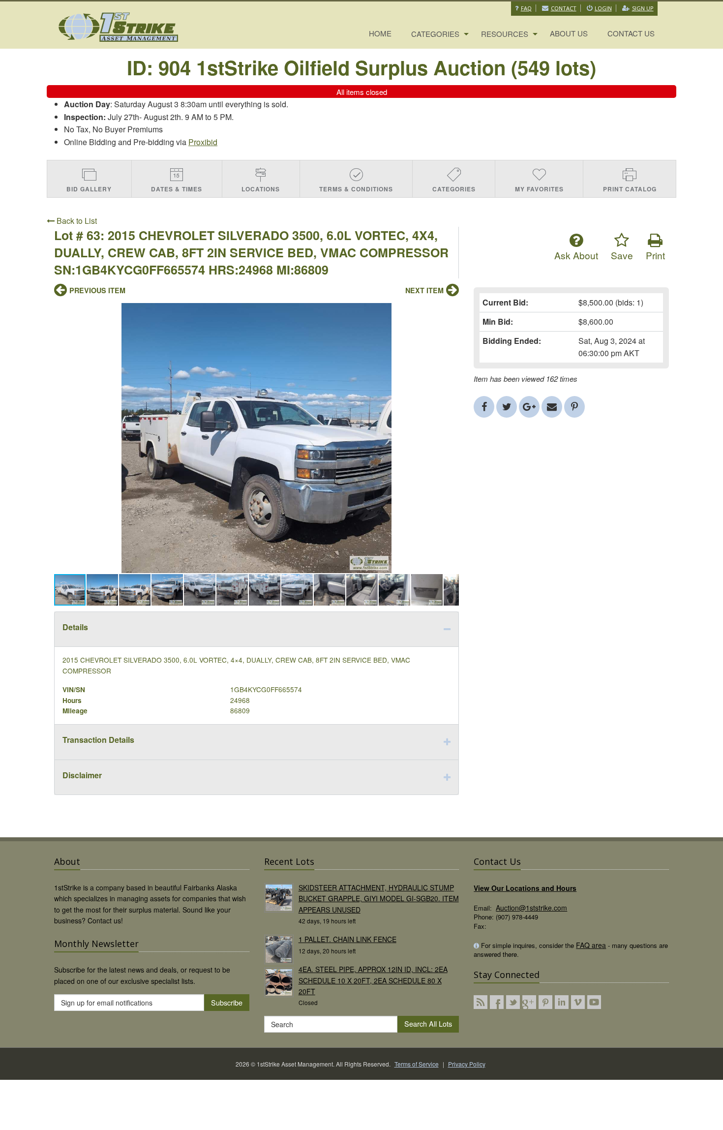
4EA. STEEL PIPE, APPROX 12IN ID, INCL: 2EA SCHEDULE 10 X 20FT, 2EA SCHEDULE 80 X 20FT (373, 980)
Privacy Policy (466, 1064)
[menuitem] (380, 34)
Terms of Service (416, 1064)
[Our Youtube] (594, 1002)
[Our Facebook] (497, 1002)
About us (569, 33)
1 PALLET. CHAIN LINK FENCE (347, 939)
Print (655, 255)
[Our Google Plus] (529, 1002)
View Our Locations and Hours (525, 888)
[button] (450, 312)
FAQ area (591, 945)
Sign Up (643, 8)
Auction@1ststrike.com (531, 908)
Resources (504, 34)
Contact (563, 8)
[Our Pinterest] (545, 1002)
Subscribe (226, 1002)
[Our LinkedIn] (562, 1002)
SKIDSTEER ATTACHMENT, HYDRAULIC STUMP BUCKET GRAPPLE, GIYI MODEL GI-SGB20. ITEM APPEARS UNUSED (379, 899)
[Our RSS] (480, 1002)
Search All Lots (428, 1023)
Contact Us (631, 33)
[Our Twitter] (513, 1002)
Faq (526, 8)
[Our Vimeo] (578, 1002)
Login (603, 8)
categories (435, 34)
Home (380, 33)
